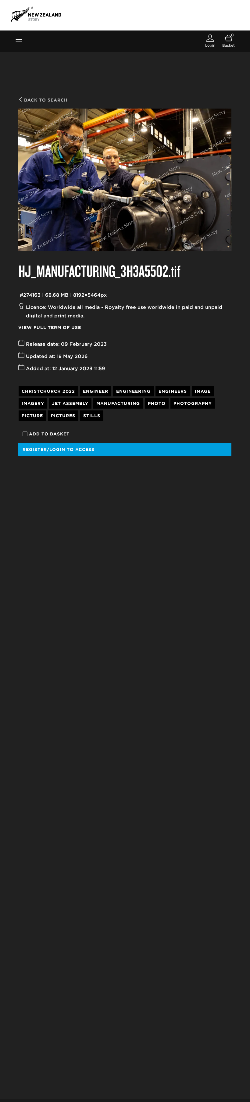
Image (203, 391)
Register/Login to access (59, 449)
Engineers (173, 391)
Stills (91, 415)
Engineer (95, 391)
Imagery (33, 403)
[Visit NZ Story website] (36, 14)
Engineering (133, 391)
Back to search (45, 100)
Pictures (63, 415)
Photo (157, 403)
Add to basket (49, 433)
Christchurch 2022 (48, 391)
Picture (32, 415)
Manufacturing (118, 403)
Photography (192, 403)
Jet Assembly (70, 403)
